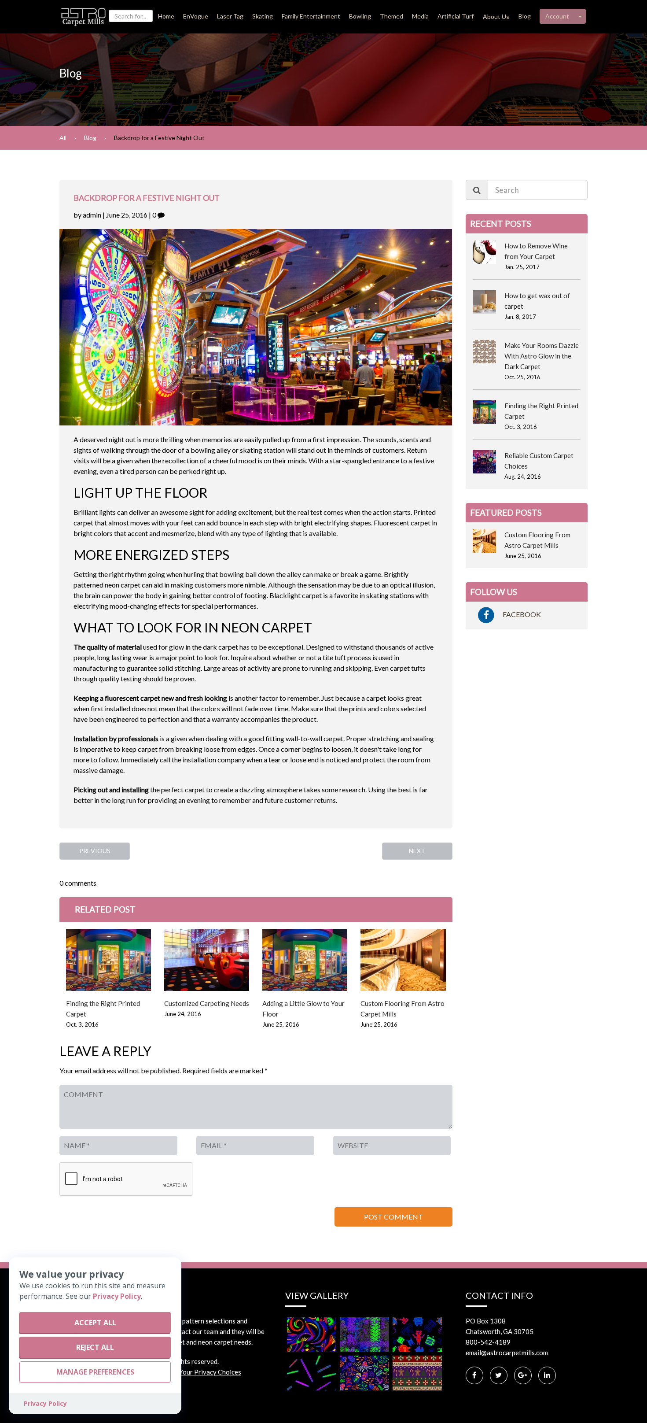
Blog (524, 16)
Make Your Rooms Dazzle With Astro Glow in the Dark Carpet (541, 355)
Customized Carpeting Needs (206, 1003)
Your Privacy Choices (210, 1372)
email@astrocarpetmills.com (507, 1352)
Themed (391, 16)
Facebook (521, 614)
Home (166, 16)
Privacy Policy (117, 1296)
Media (420, 16)
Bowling (360, 16)
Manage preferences (95, 1372)
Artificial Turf (455, 16)
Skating (262, 16)
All (62, 137)
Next (417, 850)
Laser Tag (230, 16)
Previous (94, 850)
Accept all (95, 1322)
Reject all (95, 1347)
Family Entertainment (311, 16)
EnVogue (195, 16)
